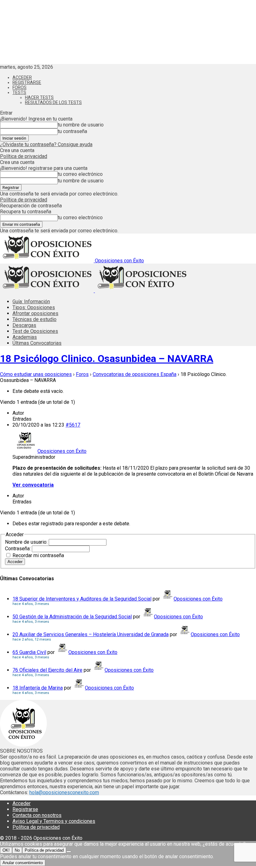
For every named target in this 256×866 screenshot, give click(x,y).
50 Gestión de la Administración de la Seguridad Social (72, 617)
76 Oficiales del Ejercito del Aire (47, 670)
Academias (24, 337)
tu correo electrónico (80, 174)
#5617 (73, 425)
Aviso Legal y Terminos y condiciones (53, 821)
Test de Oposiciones (35, 331)
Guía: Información (31, 301)
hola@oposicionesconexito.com (64, 792)
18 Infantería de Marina (37, 688)
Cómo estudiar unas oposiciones (36, 374)
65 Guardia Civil (29, 652)
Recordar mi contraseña (38, 555)
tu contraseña (72, 131)
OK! (6, 850)
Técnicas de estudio (34, 319)
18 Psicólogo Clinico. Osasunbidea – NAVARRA (106, 358)
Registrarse (26, 82)
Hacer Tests (39, 97)
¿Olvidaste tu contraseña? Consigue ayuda (46, 144)
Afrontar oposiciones (35, 313)
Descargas (24, 325)
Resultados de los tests (53, 102)
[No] (68, 852)
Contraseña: (18, 549)
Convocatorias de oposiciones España (134, 374)
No (17, 850)
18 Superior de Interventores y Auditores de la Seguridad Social (81, 599)
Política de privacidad (23, 156)
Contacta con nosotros (37, 815)
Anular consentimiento (22, 862)
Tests (19, 92)
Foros (19, 87)
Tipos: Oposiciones (33, 307)
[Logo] (47, 291)
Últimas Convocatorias (37, 343)
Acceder (22, 77)
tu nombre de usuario (81, 125)
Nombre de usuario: (27, 542)
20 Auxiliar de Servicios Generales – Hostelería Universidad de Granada (90, 634)
